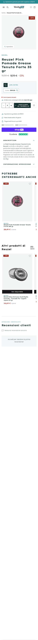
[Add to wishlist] (34, 105)
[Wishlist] (31, 7)
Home (3, 13)
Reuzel (5, 55)
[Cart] (34, 7)
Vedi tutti (32, 248)
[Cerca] (7, 7)
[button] (19, 32)
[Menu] (4, 7)
